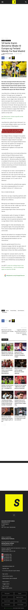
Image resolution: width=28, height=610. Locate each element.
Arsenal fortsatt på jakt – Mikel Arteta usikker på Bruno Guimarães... (20, 387)
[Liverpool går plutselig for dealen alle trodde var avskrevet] (21, 411)
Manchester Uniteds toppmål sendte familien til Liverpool (7, 331)
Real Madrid (4, 312)
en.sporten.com (8, 556)
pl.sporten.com (7, 554)
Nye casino (5, 574)
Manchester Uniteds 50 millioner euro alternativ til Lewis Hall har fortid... (7, 354)
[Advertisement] (14, 19)
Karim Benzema (21, 310)
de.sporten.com (8, 560)
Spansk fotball (7, 601)
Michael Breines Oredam (8, 53)
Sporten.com (10, 548)
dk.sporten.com (8, 559)
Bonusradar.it (5, 581)
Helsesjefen (7, 593)
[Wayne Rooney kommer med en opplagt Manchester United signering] (21, 363)
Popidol (19, 593)
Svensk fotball (20, 604)
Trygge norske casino (6, 588)
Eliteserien (4, 350)
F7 (7, 597)
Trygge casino (5, 584)
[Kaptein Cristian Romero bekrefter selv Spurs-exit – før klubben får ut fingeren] (7, 380)
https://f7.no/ (6, 57)
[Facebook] (2, 57)
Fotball (6, 38)
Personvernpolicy (8, 608)
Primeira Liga (8, 40)
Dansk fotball (7, 604)
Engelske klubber (19, 597)
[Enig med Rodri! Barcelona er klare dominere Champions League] (21, 347)
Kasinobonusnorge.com (8, 566)
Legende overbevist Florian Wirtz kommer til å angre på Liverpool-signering (21, 332)
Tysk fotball (19, 601)
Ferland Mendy (13, 310)
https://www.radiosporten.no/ (9, 57)
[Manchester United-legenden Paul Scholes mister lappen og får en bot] (7, 411)
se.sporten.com (8, 557)
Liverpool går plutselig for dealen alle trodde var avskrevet (20, 418)
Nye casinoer (5, 586)
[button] (2, 2)
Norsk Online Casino (7, 576)
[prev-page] (2, 425)
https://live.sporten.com (13, 57)
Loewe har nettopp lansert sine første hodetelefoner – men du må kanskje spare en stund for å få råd (12, 267)
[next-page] (5, 425)
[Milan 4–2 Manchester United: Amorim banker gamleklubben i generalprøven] (7, 363)
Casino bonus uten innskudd (9, 578)
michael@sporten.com (7, 545)
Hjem (2, 38)
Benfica (7, 310)
